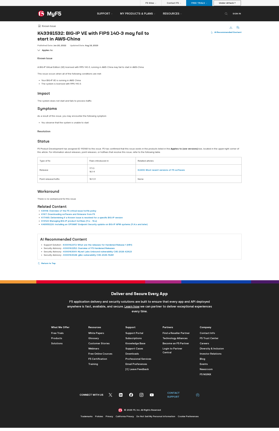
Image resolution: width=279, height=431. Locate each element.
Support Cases (134, 348)
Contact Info (207, 333)
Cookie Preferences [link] (188, 416)
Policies (99, 416)
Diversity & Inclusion (212, 348)
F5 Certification (97, 359)
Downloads (132, 353)
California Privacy (125, 416)
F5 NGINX (205, 374)
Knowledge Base (135, 343)
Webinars (93, 348)
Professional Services (138, 359)
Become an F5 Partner (176, 343)
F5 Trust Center (209, 338)
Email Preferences (136, 364)
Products (56, 338)
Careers (204, 343)
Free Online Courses (100, 353)
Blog (202, 359)
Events (204, 364)
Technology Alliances (175, 338)
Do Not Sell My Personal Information (155, 416)
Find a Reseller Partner (176, 333)
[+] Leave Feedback (137, 369)
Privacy (109, 416)
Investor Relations (211, 353)
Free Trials (57, 333)
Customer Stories (99, 343)
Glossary (93, 338)
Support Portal (134, 333)
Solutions (57, 343)
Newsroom (206, 369)
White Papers (96, 333)
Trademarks (86, 416)
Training (93, 364)
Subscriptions (133, 338)
